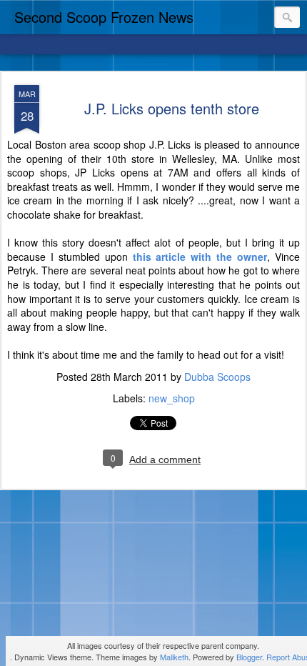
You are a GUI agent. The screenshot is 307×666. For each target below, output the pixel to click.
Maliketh (174, 656)
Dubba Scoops (217, 376)
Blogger (249, 656)
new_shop (172, 398)
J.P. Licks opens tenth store (171, 108)
